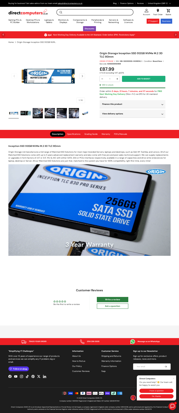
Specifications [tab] (73, 134)
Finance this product (112, 104)
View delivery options (112, 113)
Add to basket (143, 79)
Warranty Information (111, 361)
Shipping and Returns (111, 356)
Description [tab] (57, 134)
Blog (115, 3)
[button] (168, 12)
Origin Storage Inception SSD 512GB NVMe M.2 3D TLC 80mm (36, 42)
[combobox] (94, 12)
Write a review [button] (112, 299)
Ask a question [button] (112, 306)
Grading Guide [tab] (91, 134)
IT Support (153, 21)
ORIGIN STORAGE (106, 61)
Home (11, 42)
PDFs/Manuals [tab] (120, 134)
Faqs (103, 371)
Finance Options (127, 3)
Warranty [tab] (106, 134)
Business (166, 21)
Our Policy (77, 366)
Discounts (89, 28)
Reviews (140, 3)
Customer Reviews (81, 371)
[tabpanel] (89, 200)
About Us (76, 356)
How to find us (78, 361)
